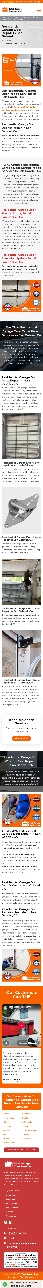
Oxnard (6, 1139)
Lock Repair (11, 1204)
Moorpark (7, 1126)
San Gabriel (15, 17)
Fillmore (6, 1122)
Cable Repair (12, 1195)
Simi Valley (28, 1122)
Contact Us (11, 1216)
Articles (9, 1212)
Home (4, 17)
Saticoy (27, 1118)
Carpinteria (28, 1139)
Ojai (4, 1135)
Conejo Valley (8, 1118)
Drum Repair (12, 1199)
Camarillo (6, 1114)
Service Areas (12, 1208)
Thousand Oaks (30, 1130)
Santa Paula (28, 1114)
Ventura (27, 1135)
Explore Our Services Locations (21, 1150)
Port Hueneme (9, 1143)
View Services (21, 738)
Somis (26, 1126)
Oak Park (6, 1130)
